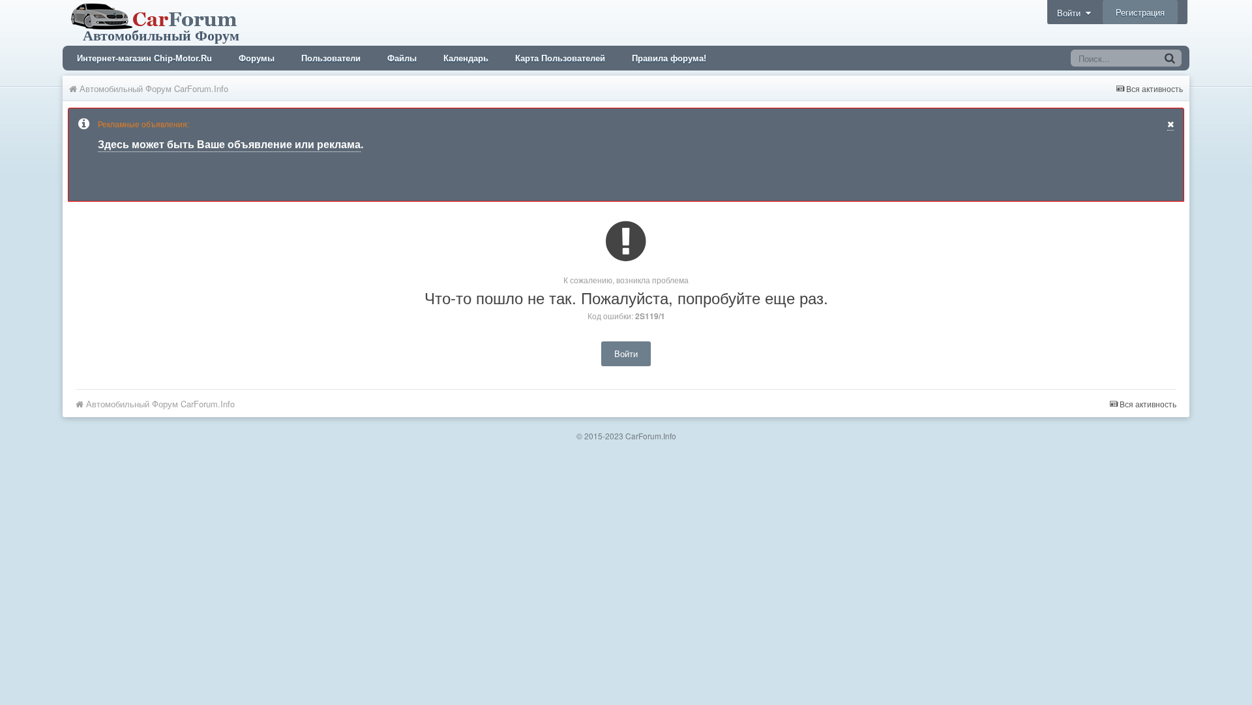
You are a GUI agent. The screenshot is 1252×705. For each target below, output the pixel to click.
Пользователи (331, 58)
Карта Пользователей (560, 58)
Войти (1071, 13)
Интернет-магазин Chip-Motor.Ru (144, 58)
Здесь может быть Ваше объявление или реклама (229, 143)
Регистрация (1140, 12)
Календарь (465, 58)
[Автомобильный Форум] (156, 21)
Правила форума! (669, 58)
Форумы (257, 58)
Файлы (402, 58)
